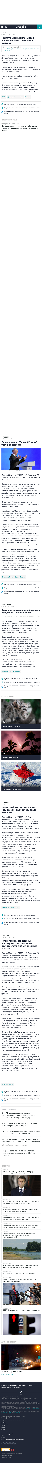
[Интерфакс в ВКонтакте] (8, 1443)
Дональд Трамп (13, 97)
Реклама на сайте (6, 1387)
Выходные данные (6, 1455)
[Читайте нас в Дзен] (2, 1443)
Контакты (4, 1385)
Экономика (6, 141)
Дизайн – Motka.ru (6, 1457)
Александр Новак (8, 319)
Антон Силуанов (15, 671)
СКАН (2, 1435)
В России (5, 437)
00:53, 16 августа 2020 (8, 34)
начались (13, 240)
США (4, 97)
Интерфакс (21, 27)
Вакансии (29, 1385)
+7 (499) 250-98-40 (6, 1412)
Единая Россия (20, 577)
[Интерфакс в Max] (14, 1443)
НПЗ (17, 319)
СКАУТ (3, 1425)
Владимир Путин (7, 577)
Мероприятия (16, 1387)
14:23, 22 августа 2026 (7, 804)
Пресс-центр (22, 1385)
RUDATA (3, 1437)
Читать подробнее (17, 196)
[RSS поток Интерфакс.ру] (11, 1443)
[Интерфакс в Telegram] (5, 1443)
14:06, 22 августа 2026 (8, 607)
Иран (21, 97)
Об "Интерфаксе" (13, 1385)
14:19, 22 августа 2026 (7, 439)
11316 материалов (7, 1375)
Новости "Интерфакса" (7, 1434)
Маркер (3, 1427)
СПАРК (3, 1422)
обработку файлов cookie (32, 1408)
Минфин (5, 671)
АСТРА (3, 1429)
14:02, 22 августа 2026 (8, 937)
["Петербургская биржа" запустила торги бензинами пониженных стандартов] (11, 189)
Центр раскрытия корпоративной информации (12, 1439)
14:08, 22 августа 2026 (8, 143)
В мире (4, 33)
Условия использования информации (11, 1453)
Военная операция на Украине (13, 1372)
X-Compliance (4, 1424)
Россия (27, 97)
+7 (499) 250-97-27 (18, 1412)
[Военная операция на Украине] (21, 1369)
